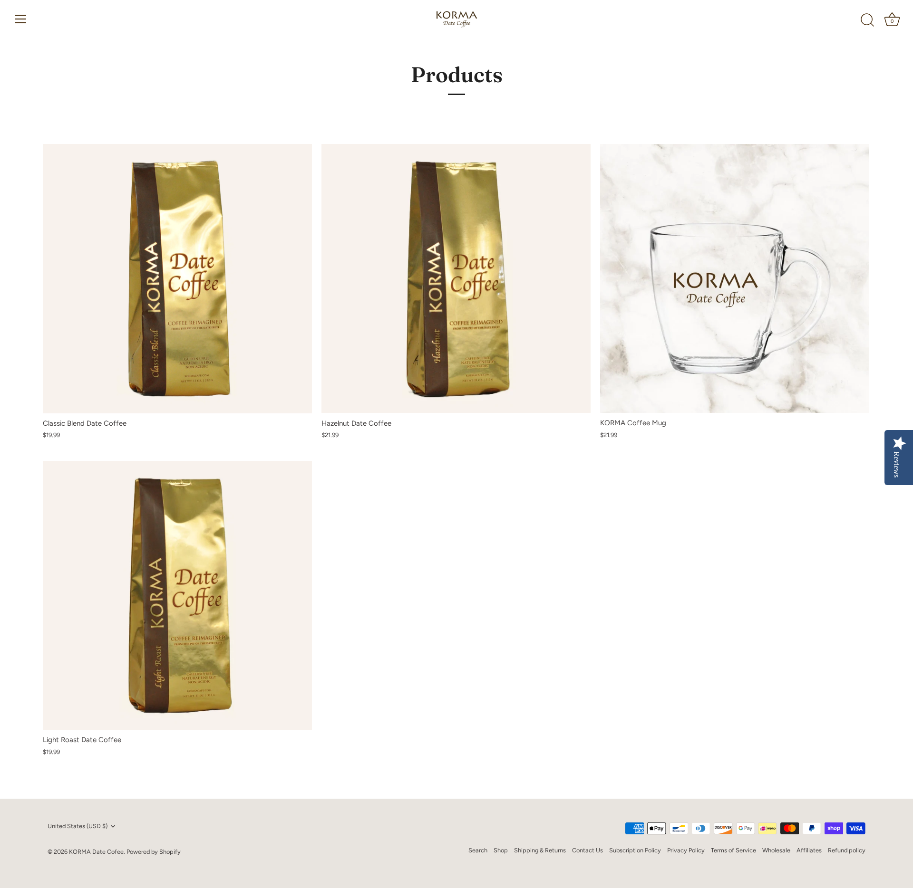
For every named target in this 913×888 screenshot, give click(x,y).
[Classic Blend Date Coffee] (177, 278)
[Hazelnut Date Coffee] (456, 278)
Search (477, 850)
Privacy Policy (686, 850)
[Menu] (20, 19)
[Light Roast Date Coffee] (177, 595)
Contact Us (587, 850)
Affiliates (809, 850)
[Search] (867, 20)
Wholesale (776, 850)
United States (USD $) (77, 826)
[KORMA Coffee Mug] (734, 278)
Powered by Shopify (153, 851)
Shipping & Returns (540, 850)
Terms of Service (733, 850)
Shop (501, 850)
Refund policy (846, 850)
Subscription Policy (635, 850)
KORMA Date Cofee (96, 851)
